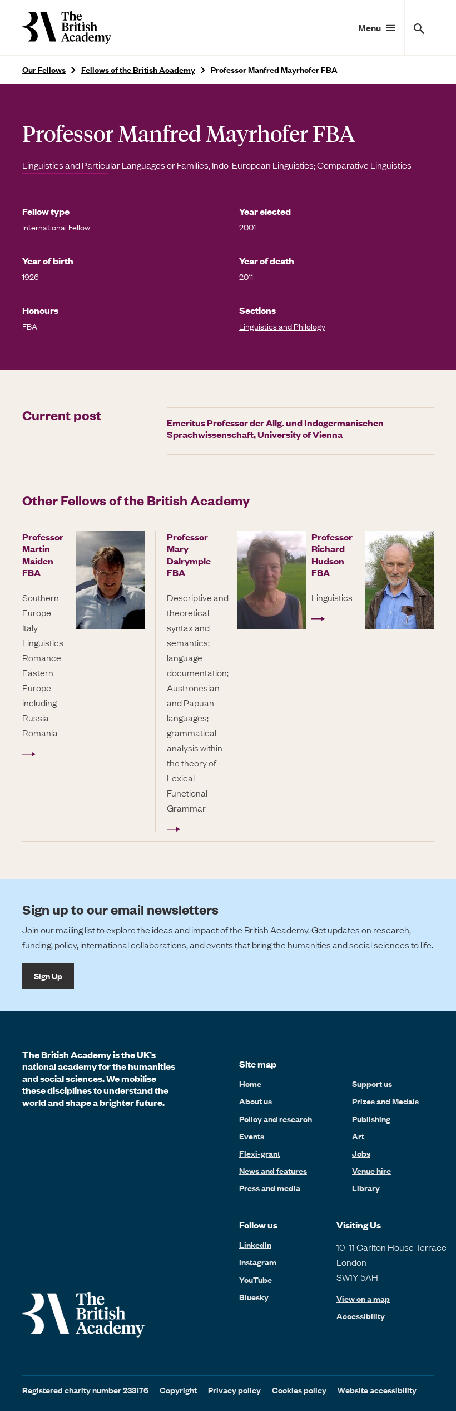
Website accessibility (377, 1389)
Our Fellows (44, 70)
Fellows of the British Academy (138, 70)
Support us (372, 1083)
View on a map (363, 1299)
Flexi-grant (259, 1153)
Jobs (361, 1153)
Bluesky (254, 1296)
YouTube (255, 1279)
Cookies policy (299, 1389)
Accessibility (360, 1316)
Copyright (178, 1389)
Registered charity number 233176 (85, 1389)
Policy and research (275, 1118)
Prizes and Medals (385, 1101)
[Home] (66, 27)
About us (255, 1101)
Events (251, 1136)
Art (358, 1136)
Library (366, 1187)
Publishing (371, 1118)
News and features (273, 1170)
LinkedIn (255, 1244)
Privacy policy (234, 1389)
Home (250, 1083)
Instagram (257, 1261)
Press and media (269, 1187)
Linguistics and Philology (282, 326)
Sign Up (48, 975)
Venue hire (371, 1170)
